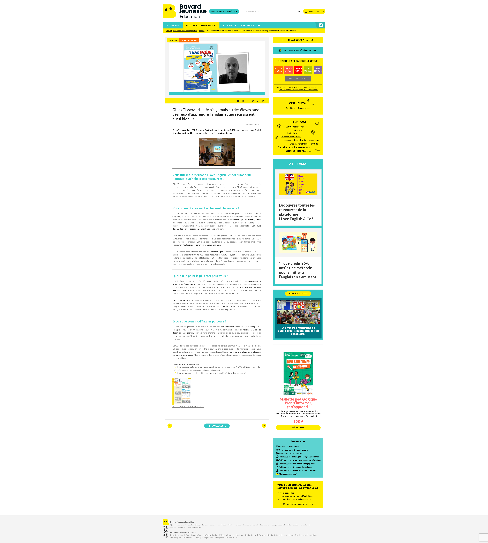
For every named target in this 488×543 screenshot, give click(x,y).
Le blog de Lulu (250, 535)
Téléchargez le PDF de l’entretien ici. (188, 406)
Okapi (197, 538)
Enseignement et (304, 143)
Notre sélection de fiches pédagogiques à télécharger (298, 87)
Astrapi (240, 535)
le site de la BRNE (234, 187)
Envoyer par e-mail (238, 101)
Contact (191, 525)
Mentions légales (234, 525)
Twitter (253, 101)
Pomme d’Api (196, 535)
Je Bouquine (188, 538)
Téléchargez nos (297, 463)
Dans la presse (304, 108)
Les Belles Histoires (210, 535)
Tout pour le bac (232, 538)
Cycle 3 (298, 70)
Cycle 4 (308, 70)
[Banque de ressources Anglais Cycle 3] (264, 426)
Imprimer (243, 101)
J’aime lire (262, 535)
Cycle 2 (288, 70)
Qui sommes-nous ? (178, 525)
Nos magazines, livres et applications (241, 25)
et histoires (295, 126)
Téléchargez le (299, 457)
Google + (258, 101)
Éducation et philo (301, 140)
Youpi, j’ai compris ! (227, 535)
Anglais (201, 30)
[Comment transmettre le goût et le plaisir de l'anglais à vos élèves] (169, 426)
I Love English (175, 538)
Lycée (318, 70)
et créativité (294, 147)
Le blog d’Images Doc (309, 535)
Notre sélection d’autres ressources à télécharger (298, 90)
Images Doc (293, 535)
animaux (299, 150)
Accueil (169, 30)
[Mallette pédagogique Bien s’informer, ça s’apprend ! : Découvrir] (298, 389)
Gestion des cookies (300, 525)
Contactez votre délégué (224, 11)
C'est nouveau (298, 103)
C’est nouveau (173, 25)
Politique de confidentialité (281, 525)
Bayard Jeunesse (176, 535)
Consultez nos (293, 450)
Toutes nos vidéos (298, 293)
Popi (187, 535)
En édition (290, 108)
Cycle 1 (278, 70)
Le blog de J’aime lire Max (277, 535)
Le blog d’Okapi (207, 538)
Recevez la (289, 446)
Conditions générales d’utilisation (256, 525)
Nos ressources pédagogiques (201, 25)
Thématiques (298, 121)
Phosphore (219, 538)
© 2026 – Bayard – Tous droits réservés (185, 527)
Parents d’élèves (208, 525)
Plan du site (221, 525)
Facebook (248, 101)
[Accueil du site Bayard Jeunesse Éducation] (185, 11)
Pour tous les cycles (298, 79)
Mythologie (292, 133)
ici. (219, 370)
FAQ (198, 525)
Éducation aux (291, 136)
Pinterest (263, 101)
